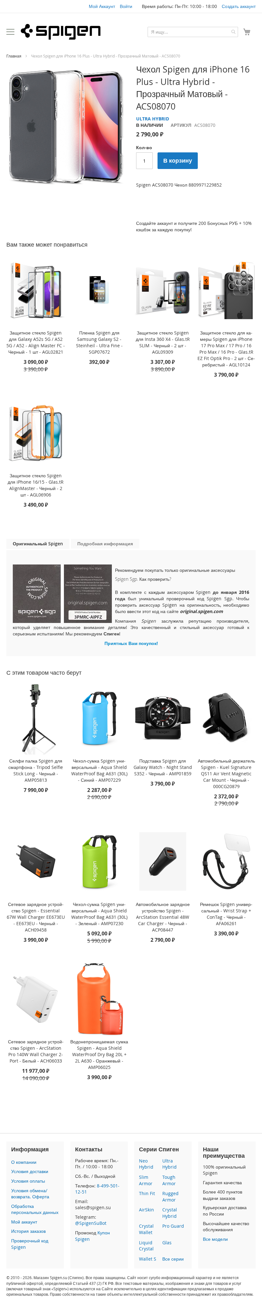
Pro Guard (173, 1226)
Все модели (215, 1239)
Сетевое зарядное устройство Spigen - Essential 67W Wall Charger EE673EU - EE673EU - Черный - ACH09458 (36, 917)
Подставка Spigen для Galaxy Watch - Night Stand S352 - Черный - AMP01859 (163, 767)
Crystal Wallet (146, 1229)
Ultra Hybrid (169, 1164)
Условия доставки (29, 1171)
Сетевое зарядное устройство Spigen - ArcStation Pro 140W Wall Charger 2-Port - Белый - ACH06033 (36, 1051)
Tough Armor (169, 1180)
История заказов (28, 1231)
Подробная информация (105, 544)
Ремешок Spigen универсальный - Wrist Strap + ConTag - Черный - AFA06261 (226, 913)
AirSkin (146, 1210)
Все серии (173, 1259)
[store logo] (61, 31)
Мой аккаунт (24, 1222)
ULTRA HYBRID (152, 119)
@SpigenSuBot (90, 1223)
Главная (13, 55)
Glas (167, 1243)
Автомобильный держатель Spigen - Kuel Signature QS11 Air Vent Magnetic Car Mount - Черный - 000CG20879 (226, 773)
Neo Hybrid (146, 1164)
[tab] (37, 544)
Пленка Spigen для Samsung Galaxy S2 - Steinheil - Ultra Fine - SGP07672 (99, 342)
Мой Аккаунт (102, 6)
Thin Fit (147, 1193)
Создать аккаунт (239, 6)
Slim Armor (145, 1180)
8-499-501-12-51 (97, 1189)
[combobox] (193, 32)
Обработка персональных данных (34, 1209)
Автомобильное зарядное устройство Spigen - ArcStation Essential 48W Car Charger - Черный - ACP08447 (163, 917)
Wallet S (147, 1259)
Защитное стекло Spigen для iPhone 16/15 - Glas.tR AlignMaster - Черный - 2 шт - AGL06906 (36, 485)
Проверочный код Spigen (29, 1244)
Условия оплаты (28, 1181)
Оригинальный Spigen (38, 544)
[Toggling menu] (10, 32)
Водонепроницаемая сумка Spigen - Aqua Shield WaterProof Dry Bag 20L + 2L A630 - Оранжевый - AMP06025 (99, 1054)
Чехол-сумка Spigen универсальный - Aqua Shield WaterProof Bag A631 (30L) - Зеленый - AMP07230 (99, 913)
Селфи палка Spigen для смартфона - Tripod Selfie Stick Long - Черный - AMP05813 (35, 770)
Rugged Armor (170, 1196)
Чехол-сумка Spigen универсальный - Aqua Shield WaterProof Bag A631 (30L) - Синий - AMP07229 (99, 770)
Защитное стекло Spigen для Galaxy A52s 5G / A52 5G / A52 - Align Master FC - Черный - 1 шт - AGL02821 (35, 342)
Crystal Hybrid (169, 1213)
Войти (126, 6)
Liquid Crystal (146, 1246)
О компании (23, 1162)
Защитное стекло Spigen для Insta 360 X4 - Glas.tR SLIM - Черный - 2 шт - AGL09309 (163, 342)
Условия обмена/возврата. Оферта (30, 1193)
